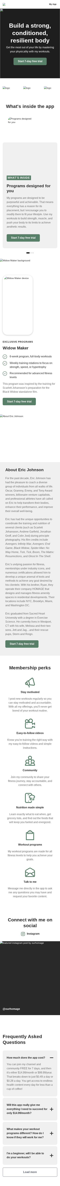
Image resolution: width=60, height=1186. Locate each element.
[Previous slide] (40, 293)
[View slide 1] (28, 253)
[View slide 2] (31, 253)
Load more (30, 1172)
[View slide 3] (33, 253)
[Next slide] (52, 293)
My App (52, 4)
